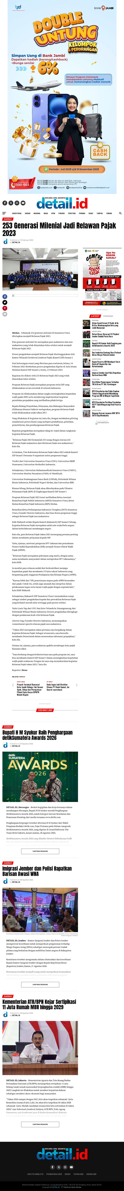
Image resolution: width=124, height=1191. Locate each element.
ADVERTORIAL (17, 213)
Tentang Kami (78, 1174)
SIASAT (91, 213)
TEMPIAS (100, 213)
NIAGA (46, 213)
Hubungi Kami (91, 1174)
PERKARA (82, 213)
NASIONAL (37, 213)
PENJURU (61, 213)
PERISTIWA (72, 213)
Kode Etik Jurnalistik (35, 1174)
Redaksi (67, 1174)
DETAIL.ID (16, 242)
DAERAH (27, 213)
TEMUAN (109, 213)
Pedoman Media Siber (54, 1174)
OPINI (53, 213)
